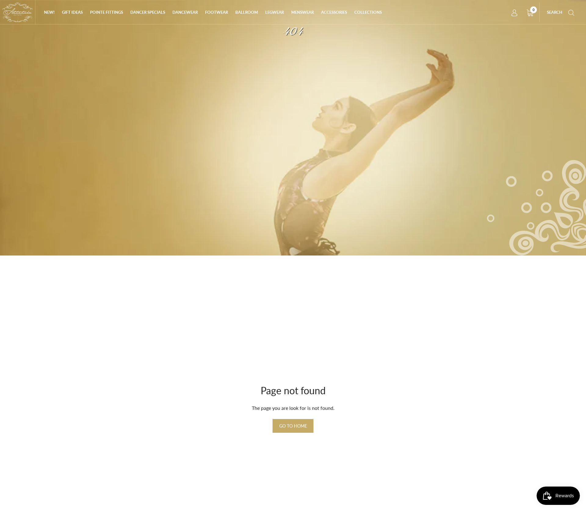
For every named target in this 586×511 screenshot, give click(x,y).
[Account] (514, 12)
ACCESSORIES (334, 12)
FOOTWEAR (216, 12)
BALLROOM (246, 12)
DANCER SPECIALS (147, 12)
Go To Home (293, 425)
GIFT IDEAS (72, 12)
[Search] (571, 12)
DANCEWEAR (185, 12)
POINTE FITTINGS (106, 12)
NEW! (49, 12)
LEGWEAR (274, 12)
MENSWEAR (302, 12)
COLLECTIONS (368, 12)
